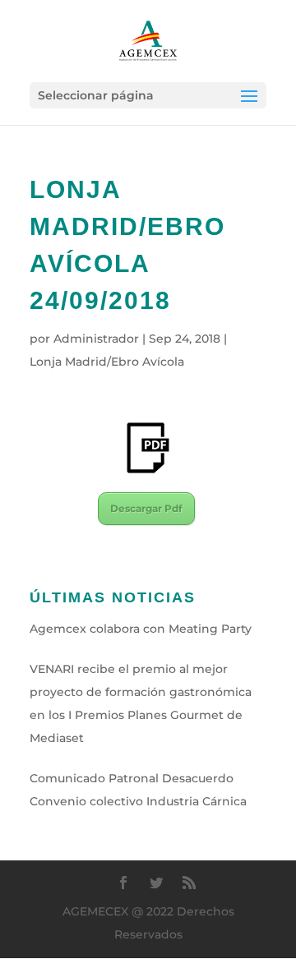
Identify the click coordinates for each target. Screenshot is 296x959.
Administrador (96, 338)
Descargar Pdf (146, 508)
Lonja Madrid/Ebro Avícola (107, 361)
